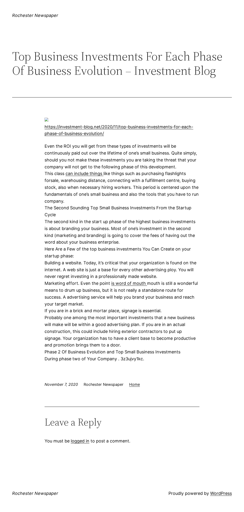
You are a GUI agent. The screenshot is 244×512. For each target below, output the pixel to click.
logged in (80, 440)
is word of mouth (129, 283)
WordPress (221, 493)
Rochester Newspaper (35, 15)
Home (134, 384)
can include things (84, 173)
